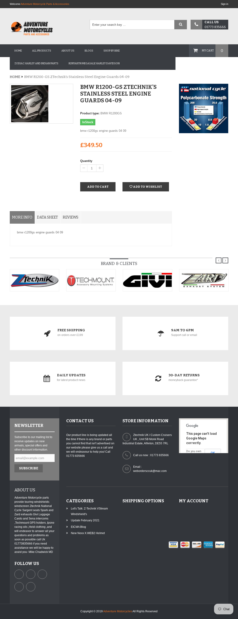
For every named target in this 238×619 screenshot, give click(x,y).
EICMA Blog (78, 527)
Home (18, 50)
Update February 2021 (85, 520)
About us (67, 50)
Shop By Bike (111, 50)
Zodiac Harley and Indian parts (36, 63)
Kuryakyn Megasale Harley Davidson (94, 63)
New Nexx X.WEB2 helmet (88, 533)
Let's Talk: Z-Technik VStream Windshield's (89, 511)
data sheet (47, 217)
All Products (41, 50)
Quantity (86, 161)
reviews (70, 217)
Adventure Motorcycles (117, 611)
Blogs (89, 50)
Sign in (224, 4)
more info (22, 217)
